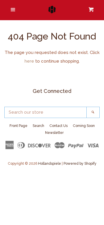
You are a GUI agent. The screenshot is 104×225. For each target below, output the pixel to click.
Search (38, 126)
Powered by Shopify (80, 164)
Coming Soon (84, 126)
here (29, 61)
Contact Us (58, 126)
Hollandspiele (49, 164)
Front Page (18, 126)
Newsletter (54, 133)
